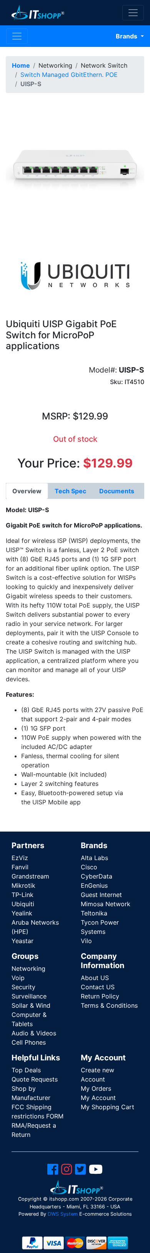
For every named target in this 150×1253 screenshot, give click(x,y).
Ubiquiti (23, 904)
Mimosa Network (105, 904)
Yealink (22, 913)
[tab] (27, 491)
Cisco (89, 867)
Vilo (86, 941)
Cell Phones (29, 1042)
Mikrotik (23, 885)
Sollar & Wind (31, 1005)
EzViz (20, 858)
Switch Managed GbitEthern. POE (69, 74)
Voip (18, 978)
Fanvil (20, 867)
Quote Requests (35, 1079)
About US (95, 978)
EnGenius (94, 885)
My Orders (96, 1088)
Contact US (98, 987)
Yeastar (22, 941)
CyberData (96, 876)
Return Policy (100, 996)
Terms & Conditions (109, 1005)
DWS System (63, 1214)
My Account (98, 1098)
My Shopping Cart (107, 1107)
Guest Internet (101, 895)
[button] (75, 167)
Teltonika (94, 913)
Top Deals (26, 1070)
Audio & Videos (34, 1033)
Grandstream (30, 876)
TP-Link (22, 895)
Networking (28, 968)
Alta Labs (94, 858)
